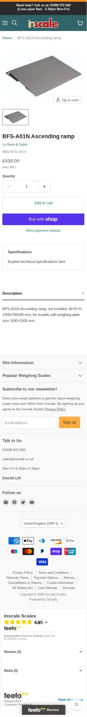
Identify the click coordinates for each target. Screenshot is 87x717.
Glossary (68, 588)
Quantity (8, 176)
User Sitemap (47, 588)
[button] (43, 293)
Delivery (69, 578)
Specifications (20, 252)
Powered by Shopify (43, 599)
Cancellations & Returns (25, 583)
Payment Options (46, 578)
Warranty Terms (18, 578)
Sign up (69, 422)
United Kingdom (41, 523)
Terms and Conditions (53, 572)
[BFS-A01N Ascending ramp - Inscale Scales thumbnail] (15, 117)
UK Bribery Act (22, 588)
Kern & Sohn (17, 144)
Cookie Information (60, 583)
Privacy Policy (55, 409)
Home (7, 38)
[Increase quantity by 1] (44, 186)
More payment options (43, 230)
